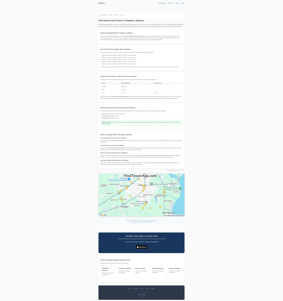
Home (130, 289)
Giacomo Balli (141, 295)
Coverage (135, 289)
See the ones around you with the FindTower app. (141, 222)
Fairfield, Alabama (157, 268)
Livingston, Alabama (125, 268)
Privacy (147, 289)
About (177, 3)
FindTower (101, 3)
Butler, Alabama (140, 268)
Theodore (116, 15)
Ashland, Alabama (174, 268)
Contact (183, 3)
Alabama (110, 15)
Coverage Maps (162, 3)
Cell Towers (171, 3)
